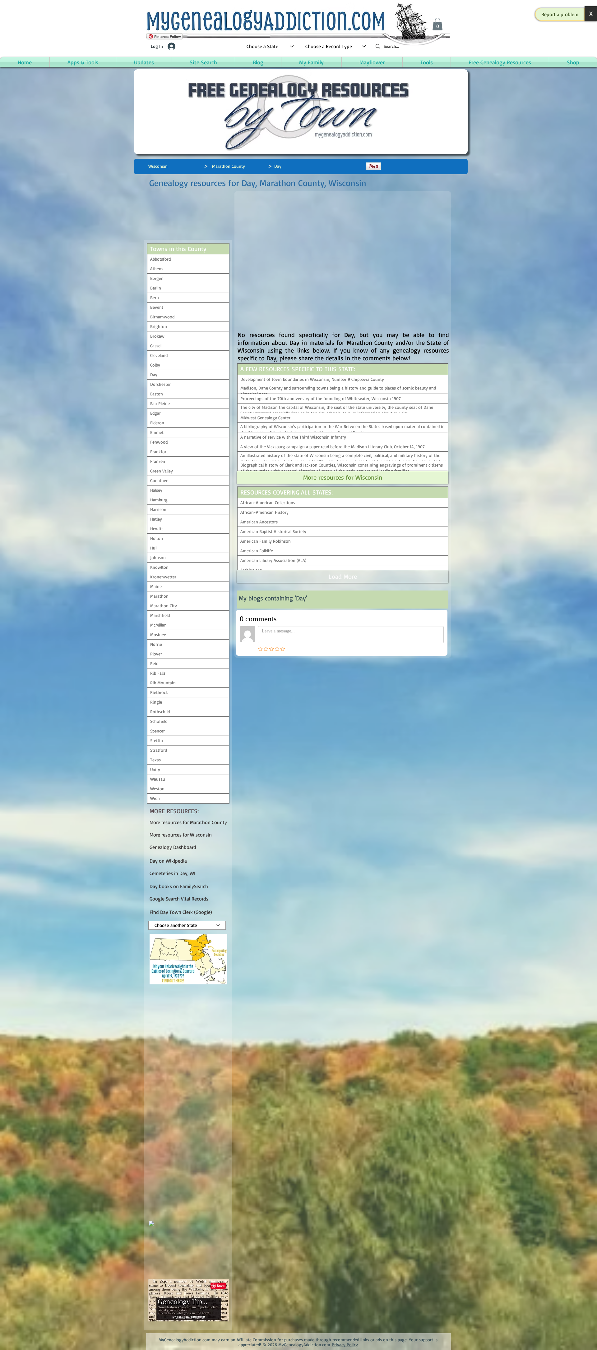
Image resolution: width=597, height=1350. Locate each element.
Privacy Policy (345, 1344)
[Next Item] (219, 1187)
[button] (560, 14)
